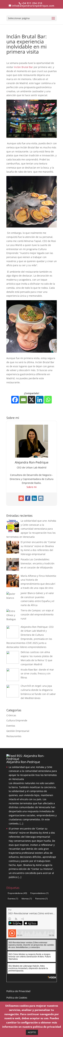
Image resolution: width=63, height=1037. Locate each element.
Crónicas (11, 715)
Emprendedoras (17, 893)
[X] (31, 399)
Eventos (10, 725)
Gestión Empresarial (17, 731)
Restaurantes (13, 736)
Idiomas (27, 898)
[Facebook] (15, 399)
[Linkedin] (40, 399)
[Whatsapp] (48, 399)
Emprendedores (39, 893)
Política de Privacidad (18, 991)
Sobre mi (32, 487)
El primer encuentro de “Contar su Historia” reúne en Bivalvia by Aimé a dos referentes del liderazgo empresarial (32, 832)
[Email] (23, 399)
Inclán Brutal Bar (23, 67)
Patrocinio (41, 898)
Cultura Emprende (16, 720)
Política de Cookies (16, 997)
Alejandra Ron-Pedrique (23, 762)
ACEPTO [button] (32, 1032)
